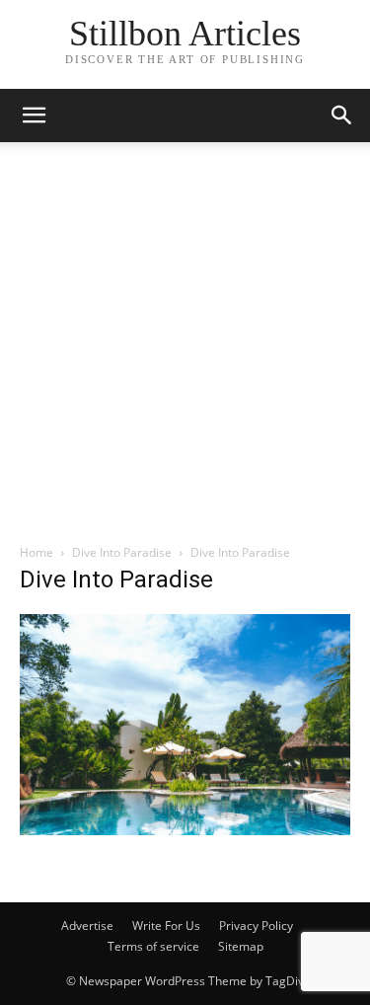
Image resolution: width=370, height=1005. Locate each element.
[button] (342, 115)
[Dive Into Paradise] (185, 829)
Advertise (87, 925)
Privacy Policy (256, 925)
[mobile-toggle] (33, 115)
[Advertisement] (185, 348)
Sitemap (240, 946)
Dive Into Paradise (122, 552)
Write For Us (166, 925)
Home (36, 552)
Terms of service (153, 946)
